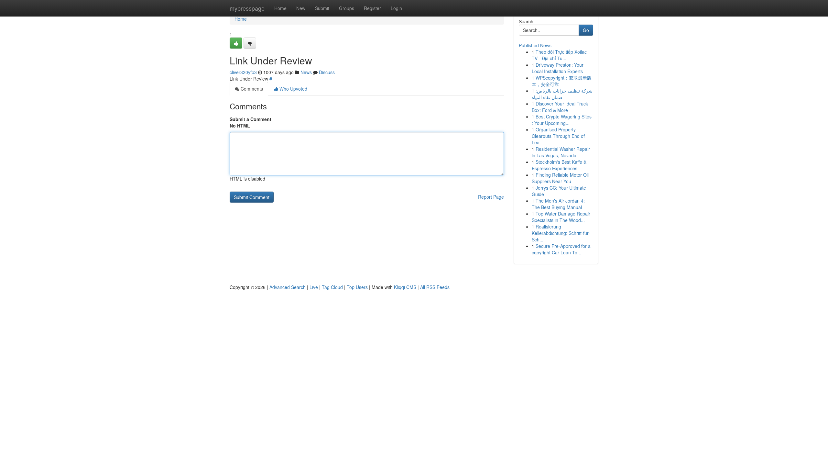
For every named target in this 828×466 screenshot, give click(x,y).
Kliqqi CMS (405, 287)
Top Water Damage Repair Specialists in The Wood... (561, 216)
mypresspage (247, 8)
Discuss (327, 72)
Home (280, 8)
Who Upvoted (292, 88)
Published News (535, 45)
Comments (251, 88)
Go (586, 30)
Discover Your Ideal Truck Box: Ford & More (560, 106)
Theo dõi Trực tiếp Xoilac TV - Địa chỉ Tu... (559, 55)
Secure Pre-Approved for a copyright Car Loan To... (561, 249)
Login (396, 8)
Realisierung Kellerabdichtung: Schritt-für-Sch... (561, 233)
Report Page (491, 197)
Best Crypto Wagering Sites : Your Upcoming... (562, 119)
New (300, 8)
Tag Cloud (332, 287)
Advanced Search (287, 287)
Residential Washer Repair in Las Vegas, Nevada (561, 152)
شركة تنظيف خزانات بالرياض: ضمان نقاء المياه (562, 93)
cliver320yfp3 (243, 72)
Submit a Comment (250, 119)
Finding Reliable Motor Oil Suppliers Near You (560, 178)
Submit (322, 8)
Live (314, 287)
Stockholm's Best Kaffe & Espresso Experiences (559, 165)
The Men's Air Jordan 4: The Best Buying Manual (558, 203)
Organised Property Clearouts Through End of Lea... (558, 136)
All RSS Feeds (435, 287)
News (306, 72)
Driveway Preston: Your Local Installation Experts (557, 67)
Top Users (357, 287)
